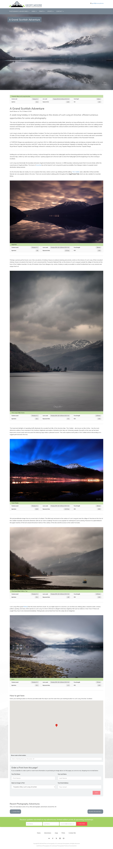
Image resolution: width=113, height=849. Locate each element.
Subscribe (82, 823)
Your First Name (15, 774)
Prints (63, 833)
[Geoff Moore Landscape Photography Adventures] (25, 4)
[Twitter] (56, 838)
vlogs (56, 833)
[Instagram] (60, 838)
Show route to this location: (18, 755)
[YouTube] (63, 838)
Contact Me (72, 833)
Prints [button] (41, 11)
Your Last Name (62, 774)
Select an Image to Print (18, 783)
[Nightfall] (56, 211)
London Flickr (15, 811)
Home (39, 833)
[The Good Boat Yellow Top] (56, 558)
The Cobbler (76, 172)
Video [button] (34, 11)
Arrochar (38, 165)
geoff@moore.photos (98, 3)
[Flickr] (49, 838)
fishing (25, 606)
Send (96, 792)
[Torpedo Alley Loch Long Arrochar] (56, 52)
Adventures (47, 833)
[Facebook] (52, 838)
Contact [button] (59, 11)
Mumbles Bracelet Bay (95, 811)
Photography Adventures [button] (18, 11)
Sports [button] (50, 11)
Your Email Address (63, 783)
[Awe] (56, 646)
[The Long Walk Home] (56, 341)
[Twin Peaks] (56, 470)
